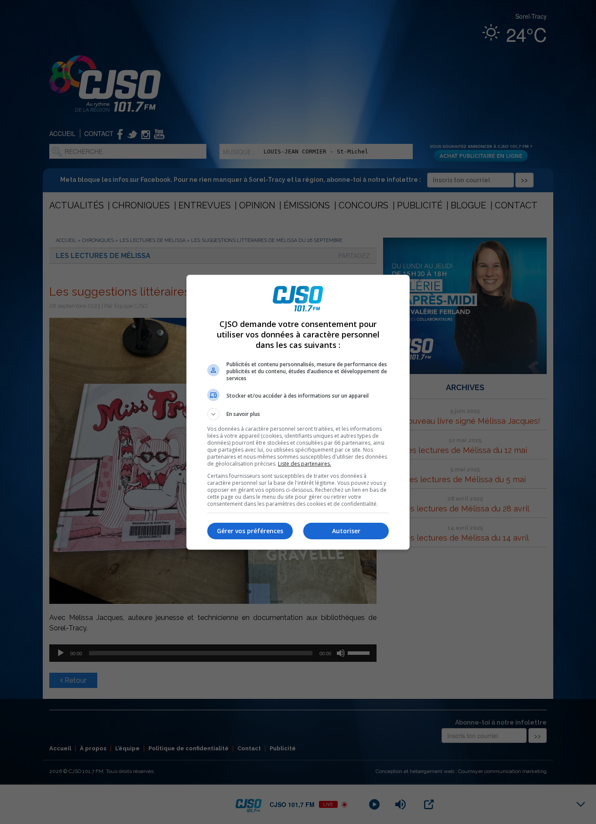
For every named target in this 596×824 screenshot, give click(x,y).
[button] (298, 414)
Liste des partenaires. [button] (304, 463)
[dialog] (298, 412)
